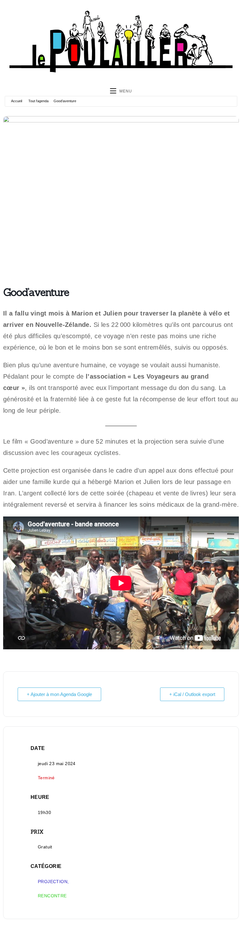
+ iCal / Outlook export (192, 694)
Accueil (16, 101)
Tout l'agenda (38, 101)
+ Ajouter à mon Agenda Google (59, 694)
